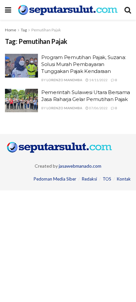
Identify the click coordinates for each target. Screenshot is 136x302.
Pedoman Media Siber (55, 179)
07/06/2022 (98, 108)
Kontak (124, 179)
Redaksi (89, 179)
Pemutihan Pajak (46, 29)
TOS (107, 179)
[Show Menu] (8, 10)
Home (10, 29)
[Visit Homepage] (68, 10)
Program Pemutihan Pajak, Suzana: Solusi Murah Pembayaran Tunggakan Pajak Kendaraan (83, 64)
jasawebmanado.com (80, 166)
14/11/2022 (98, 80)
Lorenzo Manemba (64, 80)
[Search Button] (127, 10)
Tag (24, 29)
